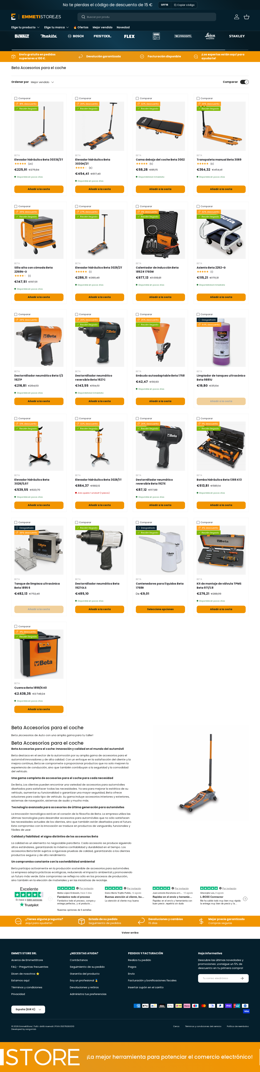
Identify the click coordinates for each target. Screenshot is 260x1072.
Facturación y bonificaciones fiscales (152, 980)
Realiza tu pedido (139, 960)
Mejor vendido (102, 27)
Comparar (230, 82)
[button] (246, 17)
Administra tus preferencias (88, 994)
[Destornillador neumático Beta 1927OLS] (99, 550)
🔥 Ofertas (80, 27)
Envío (131, 974)
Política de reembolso (238, 1026)
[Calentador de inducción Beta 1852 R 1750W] (160, 234)
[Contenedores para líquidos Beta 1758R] (160, 550)
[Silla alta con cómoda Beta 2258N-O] (38, 234)
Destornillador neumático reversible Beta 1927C (93, 378)
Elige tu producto (23, 27)
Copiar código (186, 5)
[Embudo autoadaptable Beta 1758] (160, 342)
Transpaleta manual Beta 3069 (219, 159)
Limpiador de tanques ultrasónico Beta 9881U (221, 378)
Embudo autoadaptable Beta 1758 (160, 375)
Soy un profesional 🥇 (84, 980)
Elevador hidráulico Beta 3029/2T (98, 267)
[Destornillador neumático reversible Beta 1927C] (99, 342)
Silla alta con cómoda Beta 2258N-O (33, 270)
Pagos (132, 967)
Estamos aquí (20, 980)
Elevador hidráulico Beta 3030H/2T (92, 162)
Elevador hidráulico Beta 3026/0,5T (31, 482)
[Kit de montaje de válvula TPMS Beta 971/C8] (221, 550)
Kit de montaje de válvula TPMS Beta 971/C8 (219, 586)
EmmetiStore (25, 1026)
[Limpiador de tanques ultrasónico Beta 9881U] (221, 342)
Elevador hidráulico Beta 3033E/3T (38, 159)
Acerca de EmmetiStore (27, 960)
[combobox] (146, 17)
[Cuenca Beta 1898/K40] (38, 654)
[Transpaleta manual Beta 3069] (221, 126)
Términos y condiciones (26, 987)
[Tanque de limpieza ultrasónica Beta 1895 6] (38, 550)
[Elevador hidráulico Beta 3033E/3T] (38, 126)
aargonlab (30, 1029)
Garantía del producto (85, 974)
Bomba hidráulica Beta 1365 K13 (219, 480)
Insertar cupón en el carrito (146, 987)
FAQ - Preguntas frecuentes (29, 967)
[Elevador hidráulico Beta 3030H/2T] (99, 126)
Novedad (123, 27)
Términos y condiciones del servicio (203, 1026)
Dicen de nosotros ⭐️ (25, 974)
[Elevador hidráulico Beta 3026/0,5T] (38, 446)
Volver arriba (130, 932)
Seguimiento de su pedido (87, 967)
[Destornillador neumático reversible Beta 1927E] (160, 446)
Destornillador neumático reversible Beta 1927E (154, 482)
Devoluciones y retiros (84, 987)
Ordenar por (20, 82)
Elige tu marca (54, 27)
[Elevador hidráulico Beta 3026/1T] (99, 446)
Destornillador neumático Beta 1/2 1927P (38, 378)
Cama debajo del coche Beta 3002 (160, 159)
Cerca (176, 1026)
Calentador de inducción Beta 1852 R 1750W (157, 270)
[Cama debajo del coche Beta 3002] (160, 126)
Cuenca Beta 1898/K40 (30, 688)
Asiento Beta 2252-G (211, 267)
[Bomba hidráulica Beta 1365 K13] (221, 446)
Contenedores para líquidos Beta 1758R (160, 586)
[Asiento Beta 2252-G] (221, 234)
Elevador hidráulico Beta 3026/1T (98, 480)
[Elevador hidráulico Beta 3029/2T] (99, 234)
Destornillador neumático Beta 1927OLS (97, 586)
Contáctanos (79, 960)
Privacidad (18, 994)
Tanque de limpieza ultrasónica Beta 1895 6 (37, 586)
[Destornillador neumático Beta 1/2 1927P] (38, 342)
